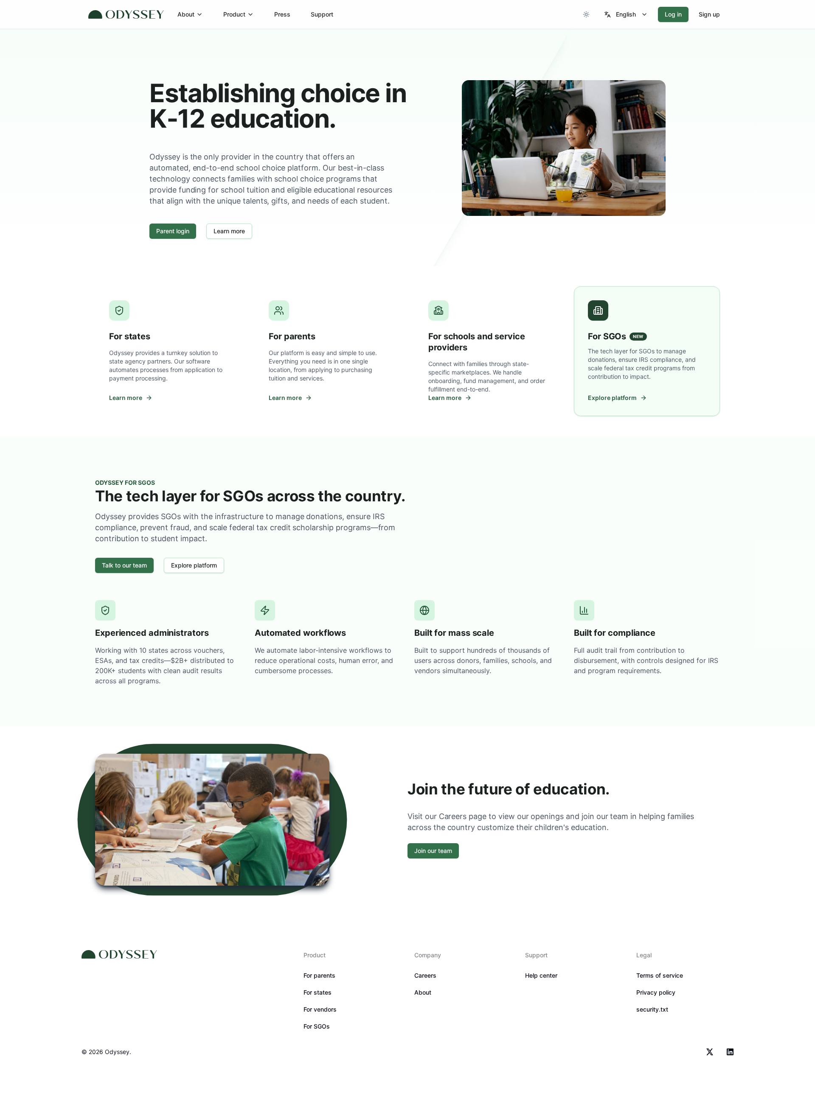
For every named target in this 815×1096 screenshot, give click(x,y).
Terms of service (659, 975)
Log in (673, 14)
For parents (319, 975)
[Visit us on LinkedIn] (730, 1051)
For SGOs (317, 1026)
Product (234, 14)
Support (322, 14)
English (626, 14)
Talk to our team (124, 565)
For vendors (320, 1009)
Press (282, 14)
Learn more (229, 231)
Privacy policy (655, 992)
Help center (541, 975)
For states (318, 992)
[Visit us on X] (709, 1051)
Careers (425, 975)
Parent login (172, 231)
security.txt (652, 1009)
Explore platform (194, 565)
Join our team (433, 850)
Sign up (709, 14)
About (185, 14)
